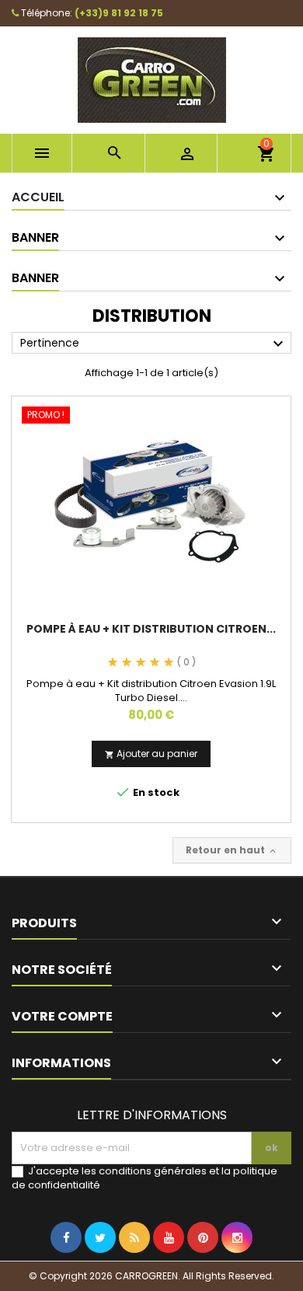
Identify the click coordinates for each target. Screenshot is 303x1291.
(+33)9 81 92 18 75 (119, 12)
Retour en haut (232, 850)
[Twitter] (100, 1269)
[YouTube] (168, 1269)
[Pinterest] (202, 1269)
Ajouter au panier (151, 753)
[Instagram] (236, 1269)
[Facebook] (66, 1269)
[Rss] (134, 1269)
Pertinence (153, 343)
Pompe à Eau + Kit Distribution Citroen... (151, 629)
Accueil (38, 197)
